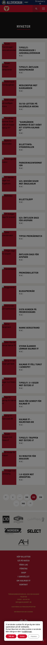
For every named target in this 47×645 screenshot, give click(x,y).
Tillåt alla (11, 636)
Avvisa (22, 636)
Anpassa (34, 636)
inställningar (27, 631)
